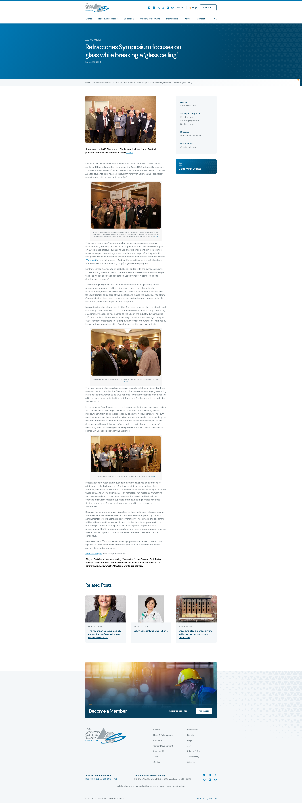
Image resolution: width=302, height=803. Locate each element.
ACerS (129, 152)
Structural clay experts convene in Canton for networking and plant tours (196, 634)
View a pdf (91, 260)
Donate (180, 7)
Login (194, 7)
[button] (215, 18)
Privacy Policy (193, 751)
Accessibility (193, 757)
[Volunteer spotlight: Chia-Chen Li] (151, 609)
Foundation (192, 730)
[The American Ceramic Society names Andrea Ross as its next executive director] (105, 609)
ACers (126, 381)
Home (87, 82)
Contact (201, 18)
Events (89, 18)
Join (189, 746)
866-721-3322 (92, 779)
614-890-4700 (110, 779)
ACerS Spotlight (120, 82)
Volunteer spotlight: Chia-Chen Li (151, 630)
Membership (172, 18)
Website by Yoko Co (207, 798)
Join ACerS (208, 7)
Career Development (150, 18)
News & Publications (107, 18)
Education (129, 18)
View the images (93, 553)
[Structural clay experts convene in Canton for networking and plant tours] (196, 609)
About (188, 18)
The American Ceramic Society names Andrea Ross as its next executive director (104, 634)
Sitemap (191, 762)
